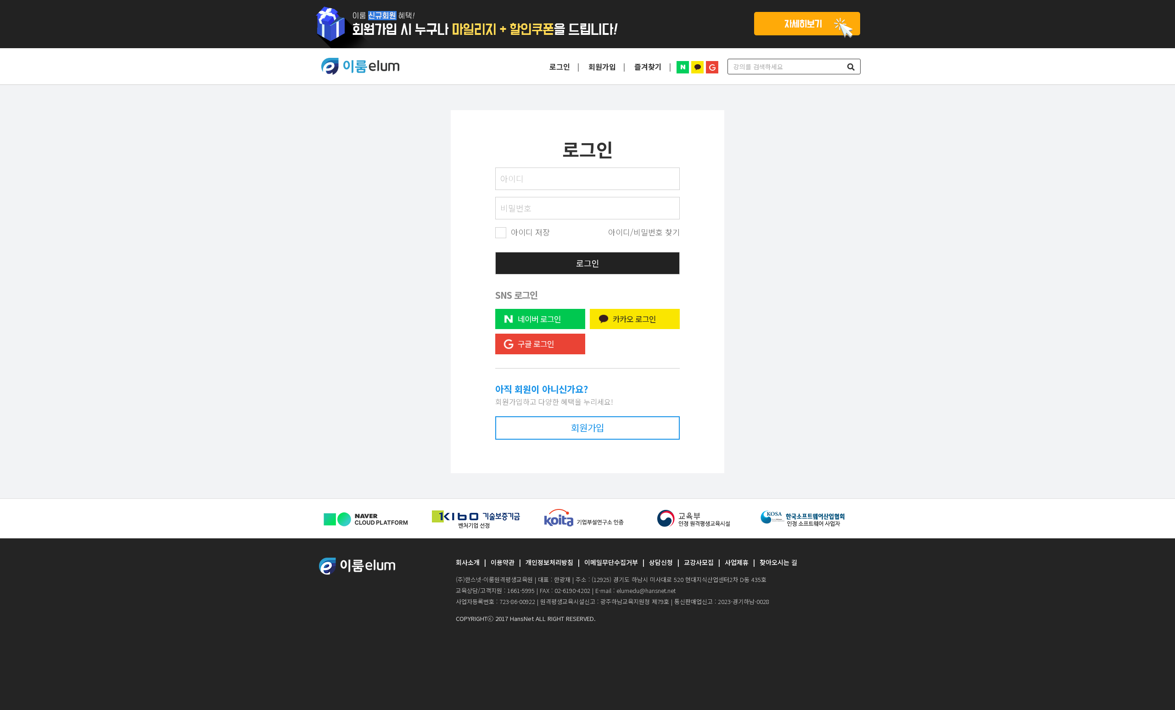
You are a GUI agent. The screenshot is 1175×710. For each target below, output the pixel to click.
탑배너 (587, 24)
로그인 (559, 66)
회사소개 (468, 562)
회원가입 (602, 66)
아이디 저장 (530, 232)
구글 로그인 (536, 344)
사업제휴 (737, 562)
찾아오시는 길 (778, 562)
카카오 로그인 (634, 318)
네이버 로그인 (539, 318)
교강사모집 (699, 562)
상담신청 (661, 562)
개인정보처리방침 (549, 562)
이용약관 (503, 562)
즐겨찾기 (648, 66)
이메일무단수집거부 (611, 562)
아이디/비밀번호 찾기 (644, 232)
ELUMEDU (360, 66)
